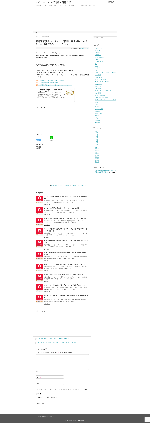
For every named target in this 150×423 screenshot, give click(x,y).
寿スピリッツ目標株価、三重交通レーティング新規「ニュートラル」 (66, 285)
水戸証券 (97, 118)
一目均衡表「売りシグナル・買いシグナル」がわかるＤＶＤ (55, 85)
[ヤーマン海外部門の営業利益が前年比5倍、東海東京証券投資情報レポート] (39, 256)
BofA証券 (97, 50)
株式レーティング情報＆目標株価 (53, 2)
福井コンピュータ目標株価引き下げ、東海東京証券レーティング (64, 264)
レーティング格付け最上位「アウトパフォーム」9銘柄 (61, 208)
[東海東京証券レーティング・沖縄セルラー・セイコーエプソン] (39, 278)
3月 (97, 141)
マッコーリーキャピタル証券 (103, 90)
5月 (97, 137)
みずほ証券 (98, 93)
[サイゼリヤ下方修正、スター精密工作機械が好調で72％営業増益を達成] (39, 299)
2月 (97, 142)
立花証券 (97, 120)
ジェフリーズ (98, 84)
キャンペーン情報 (100, 77)
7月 (97, 134)
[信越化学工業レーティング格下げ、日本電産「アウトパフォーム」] (39, 222)
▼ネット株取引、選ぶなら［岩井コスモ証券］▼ (52, 80)
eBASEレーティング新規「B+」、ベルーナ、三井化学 (53, 338)
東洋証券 (97, 111)
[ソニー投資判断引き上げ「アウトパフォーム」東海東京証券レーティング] (39, 244)
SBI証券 (97, 59)
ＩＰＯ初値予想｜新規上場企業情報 (48, 82)
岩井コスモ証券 (99, 109)
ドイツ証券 (98, 88)
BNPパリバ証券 (99, 48)
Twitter (35, 32)
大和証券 (97, 104)
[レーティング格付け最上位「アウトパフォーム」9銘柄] (39, 211)
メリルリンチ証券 (100, 95)
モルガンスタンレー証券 (101, 97)
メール (38, 377)
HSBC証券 (98, 55)
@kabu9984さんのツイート (46, 416)
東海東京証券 (84, 48)
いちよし (97, 70)
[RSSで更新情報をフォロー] (112, 2)
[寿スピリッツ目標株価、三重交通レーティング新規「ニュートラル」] (39, 288)
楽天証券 (97, 115)
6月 (97, 136)
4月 (97, 139)
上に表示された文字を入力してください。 (47, 397)
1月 (97, 144)
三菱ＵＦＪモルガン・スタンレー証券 (105, 100)
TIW (96, 64)
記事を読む (47, 204)
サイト (37, 383)
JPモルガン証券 (99, 57)
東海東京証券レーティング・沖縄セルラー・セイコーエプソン (64, 275)
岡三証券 (97, 106)
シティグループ (99, 86)
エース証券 (98, 75)
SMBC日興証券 (99, 61)
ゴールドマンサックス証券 (102, 81)
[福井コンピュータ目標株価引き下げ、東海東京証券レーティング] (39, 267)
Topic (96, 66)
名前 (38, 371)
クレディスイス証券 (100, 79)
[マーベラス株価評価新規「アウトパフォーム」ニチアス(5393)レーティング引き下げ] (39, 232)
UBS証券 (97, 68)
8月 (97, 132)
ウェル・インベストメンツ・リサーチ (105, 72)
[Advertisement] (75, 20)
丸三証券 (97, 102)
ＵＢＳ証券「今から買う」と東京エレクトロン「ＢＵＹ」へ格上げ (57, 342)
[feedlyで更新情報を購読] (110, 2)
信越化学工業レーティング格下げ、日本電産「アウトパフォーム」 (65, 218)
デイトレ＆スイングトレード (80, 185)
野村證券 (97, 122)
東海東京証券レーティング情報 (60, 185)
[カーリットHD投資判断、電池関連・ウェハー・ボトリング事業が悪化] (39, 199)
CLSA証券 (97, 52)
